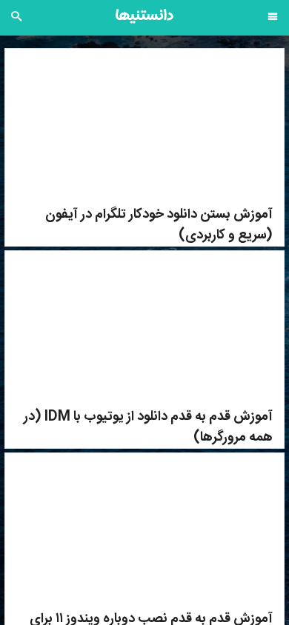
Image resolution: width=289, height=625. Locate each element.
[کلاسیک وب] (144, 16)
